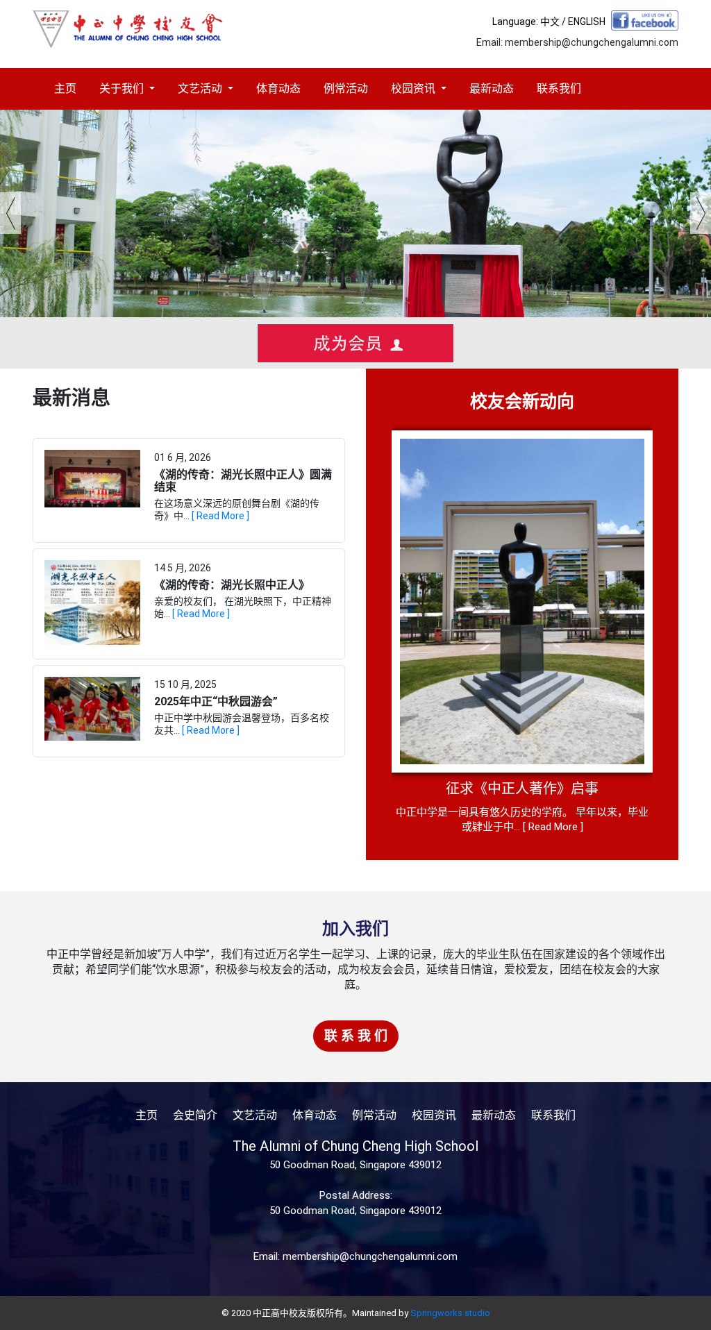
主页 (65, 88)
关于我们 (123, 88)
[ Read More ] (220, 515)
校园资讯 (414, 88)
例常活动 (346, 88)
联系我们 (559, 88)
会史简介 (195, 1115)
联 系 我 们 (355, 1036)
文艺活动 (201, 88)
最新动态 (491, 88)
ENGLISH (586, 21)
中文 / (554, 21)
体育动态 (278, 88)
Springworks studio (450, 1313)
